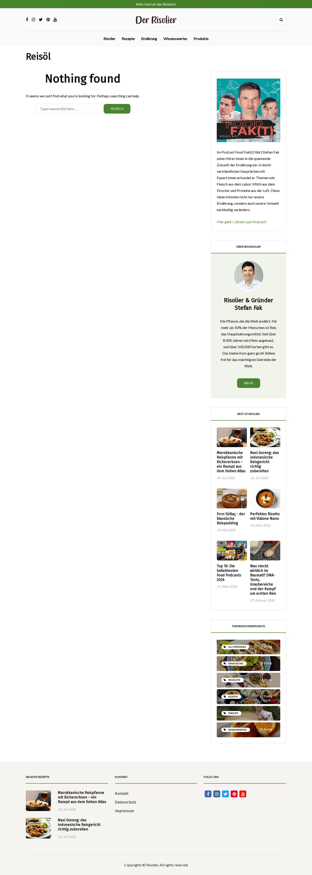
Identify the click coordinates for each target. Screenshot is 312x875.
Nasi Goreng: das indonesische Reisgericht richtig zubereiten (264, 462)
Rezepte (128, 38)
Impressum (124, 811)
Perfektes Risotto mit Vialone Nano (265, 516)
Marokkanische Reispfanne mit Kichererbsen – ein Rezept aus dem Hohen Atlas (231, 462)
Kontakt (121, 793)
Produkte (201, 38)
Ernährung (149, 38)
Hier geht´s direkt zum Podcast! (242, 222)
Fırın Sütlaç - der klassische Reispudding (231, 518)
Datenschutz (125, 802)
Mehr (248, 383)
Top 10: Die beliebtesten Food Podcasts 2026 (229, 573)
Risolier (109, 38)
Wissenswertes (175, 38)
